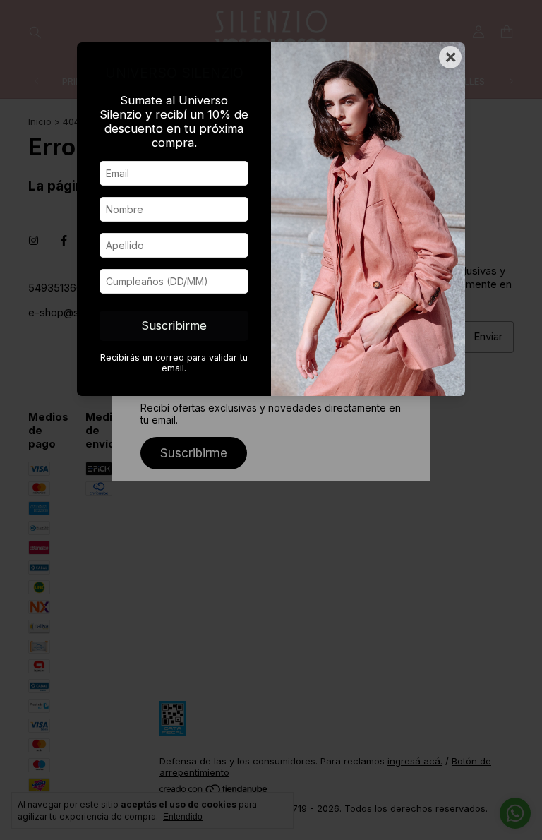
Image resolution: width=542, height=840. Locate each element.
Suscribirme (174, 325)
